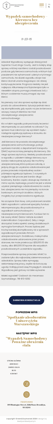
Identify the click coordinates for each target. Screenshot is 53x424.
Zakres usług (14, 367)
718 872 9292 (26, 402)
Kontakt (13, 374)
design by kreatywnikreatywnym (32, 419)
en (49, 4)
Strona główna (14, 361)
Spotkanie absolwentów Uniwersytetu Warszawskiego (27, 320)
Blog (14, 370)
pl (49, 7)
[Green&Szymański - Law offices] (13, 5)
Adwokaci (14, 364)
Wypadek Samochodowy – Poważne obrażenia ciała (27, 341)
